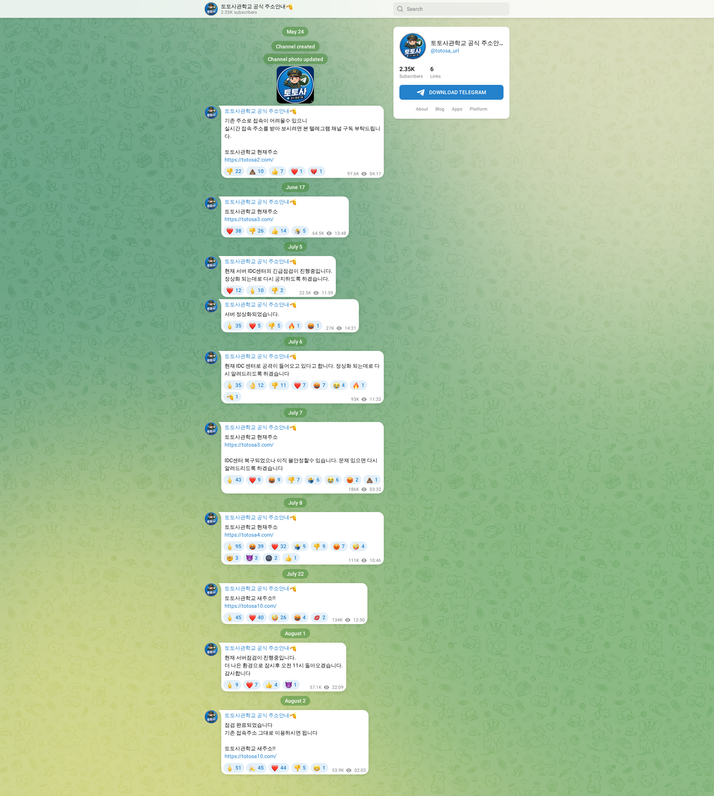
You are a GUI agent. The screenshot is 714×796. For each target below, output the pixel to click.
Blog (439, 109)
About (422, 109)
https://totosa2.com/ (249, 160)
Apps (457, 109)
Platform (479, 109)
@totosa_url (445, 51)
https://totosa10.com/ (251, 606)
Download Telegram (457, 92)
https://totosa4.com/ (249, 535)
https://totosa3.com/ (249, 219)
